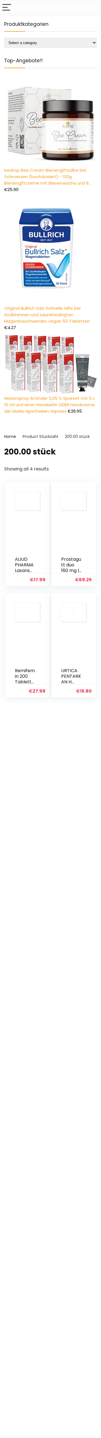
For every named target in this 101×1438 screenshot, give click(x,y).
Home (10, 436)
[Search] (92, 7)
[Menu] (6, 7)
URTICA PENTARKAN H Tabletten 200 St (71, 681)
